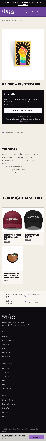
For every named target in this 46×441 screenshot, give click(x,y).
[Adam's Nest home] (8, 11)
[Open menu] (42, 11)
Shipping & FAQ (7, 400)
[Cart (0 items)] (37, 11)
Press (4, 384)
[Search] (32, 11)
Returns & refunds (9, 404)
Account (5, 416)
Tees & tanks (7, 344)
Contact (5, 412)
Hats (4, 348)
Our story (5, 368)
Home (4, 20)
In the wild (6, 356)
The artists (6, 372)
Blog (4, 380)
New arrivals (7, 336)
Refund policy (23, 121)
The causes (6, 376)
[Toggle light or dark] (27, 12)
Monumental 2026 (9, 340)
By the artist (6, 352)
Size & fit (5, 408)
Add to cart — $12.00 (23, 110)
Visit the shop (7, 388)
